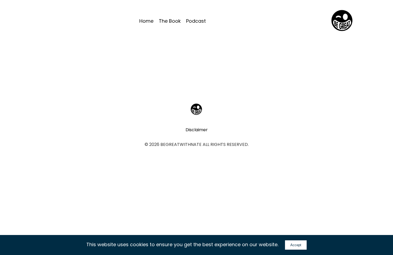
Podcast (196, 21)
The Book (170, 21)
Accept (295, 245)
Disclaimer (197, 130)
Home (146, 21)
